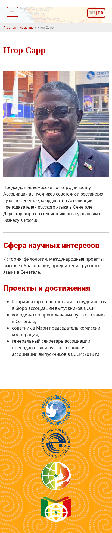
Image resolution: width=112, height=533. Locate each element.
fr (100, 13)
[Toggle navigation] (12, 12)
